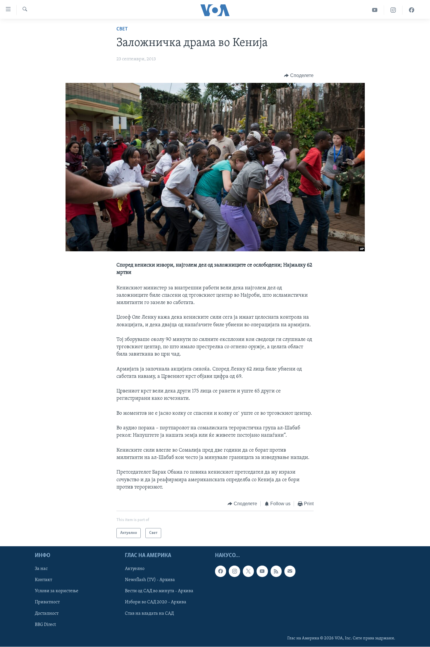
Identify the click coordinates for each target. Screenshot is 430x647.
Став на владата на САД (149, 613)
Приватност (47, 602)
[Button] (299, 75)
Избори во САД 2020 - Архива (155, 602)
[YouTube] (375, 10)
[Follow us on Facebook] (220, 571)
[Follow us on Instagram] (234, 571)
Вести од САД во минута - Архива (159, 591)
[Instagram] (393, 10)
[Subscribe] (289, 571)
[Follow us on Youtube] (262, 571)
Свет (122, 29)
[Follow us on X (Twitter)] (248, 571)
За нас (41, 569)
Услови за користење (56, 591)
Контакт (43, 580)
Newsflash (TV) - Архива (150, 580)
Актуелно (135, 569)
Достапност (47, 613)
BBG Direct (45, 624)
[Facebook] (412, 10)
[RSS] (276, 571)
